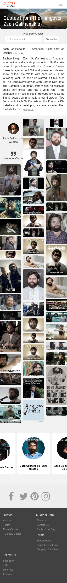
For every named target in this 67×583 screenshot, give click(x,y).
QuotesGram (9, 4)
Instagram (8, 574)
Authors (7, 520)
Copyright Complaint (48, 549)
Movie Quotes (10, 529)
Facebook (8, 560)
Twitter (6, 565)
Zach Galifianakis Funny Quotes (33, 467)
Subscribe (51, 39)
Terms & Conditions (47, 545)
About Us (42, 520)
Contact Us (43, 524)
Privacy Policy (44, 540)
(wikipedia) (28, 109)
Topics (6, 524)
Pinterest (8, 569)
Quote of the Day (46, 529)
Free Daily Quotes (33, 33)
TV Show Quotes (12, 533)
